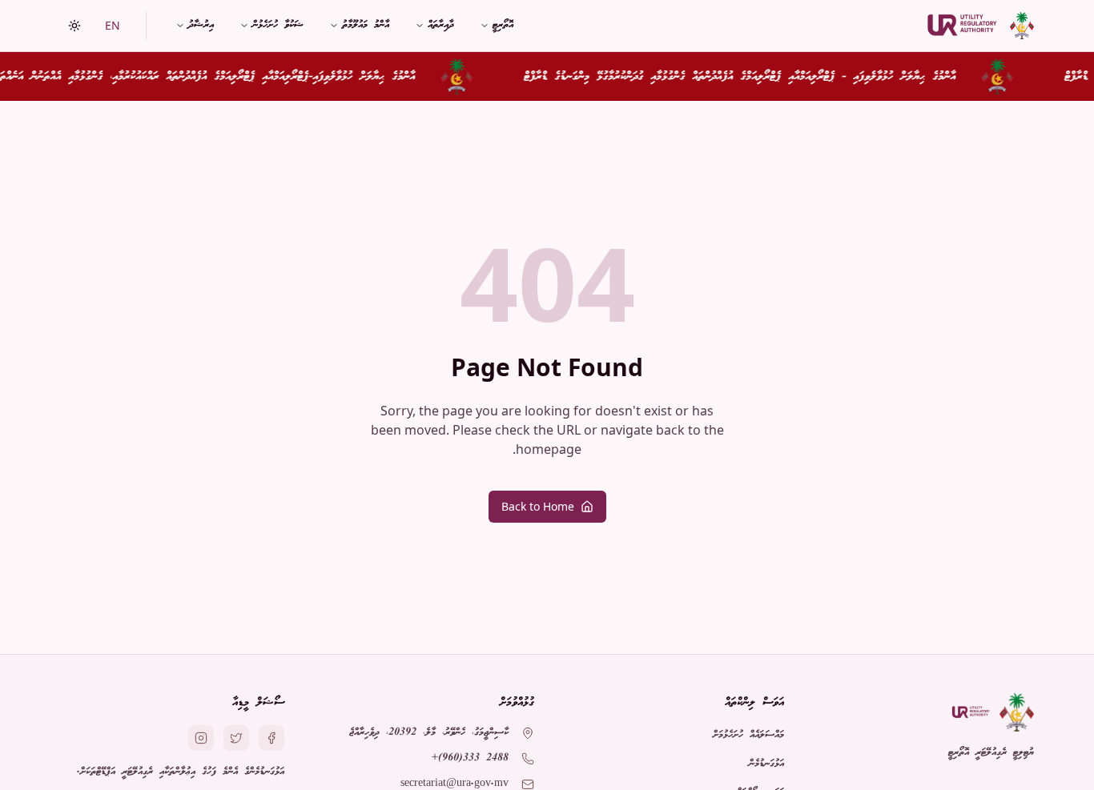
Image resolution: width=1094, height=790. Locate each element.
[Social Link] (271, 738)
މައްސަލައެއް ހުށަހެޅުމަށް (748, 735)
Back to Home (537, 506)
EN (112, 25)
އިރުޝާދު (201, 25)
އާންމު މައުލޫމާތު (365, 25)
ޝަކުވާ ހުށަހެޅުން (278, 25)
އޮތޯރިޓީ (503, 25)
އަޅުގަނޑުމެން (766, 764)
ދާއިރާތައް (441, 25)
